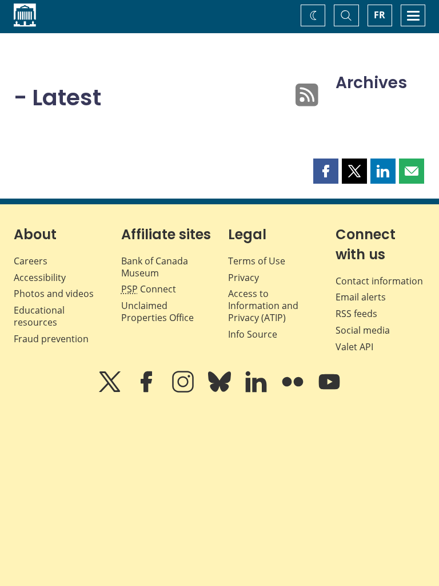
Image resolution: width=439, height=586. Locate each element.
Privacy (243, 277)
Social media (363, 330)
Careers (30, 261)
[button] (325, 171)
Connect (148, 289)
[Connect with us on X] (111, 389)
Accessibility (40, 277)
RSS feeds (356, 313)
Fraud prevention (51, 338)
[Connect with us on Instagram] (184, 389)
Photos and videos (54, 293)
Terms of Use (256, 261)
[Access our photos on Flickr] (294, 389)
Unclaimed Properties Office (157, 311)
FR (379, 15)
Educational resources (39, 316)
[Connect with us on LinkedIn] (257, 389)
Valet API (354, 346)
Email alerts (361, 297)
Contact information (379, 281)
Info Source (252, 334)
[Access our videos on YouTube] (329, 389)
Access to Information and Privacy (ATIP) (263, 305)
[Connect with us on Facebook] (147, 389)
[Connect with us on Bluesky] (220, 389)
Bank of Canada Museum (154, 267)
